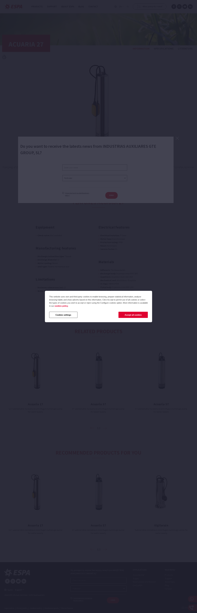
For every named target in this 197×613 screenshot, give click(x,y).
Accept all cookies (133, 315)
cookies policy (61, 306)
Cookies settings (63, 315)
